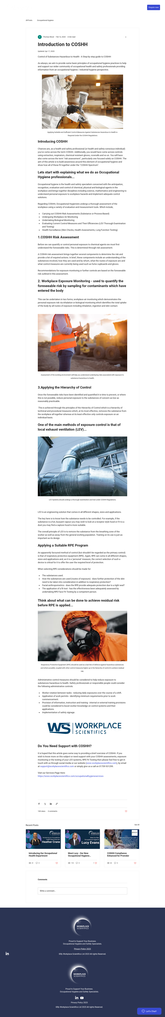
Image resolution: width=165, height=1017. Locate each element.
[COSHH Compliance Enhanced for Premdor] (121, 839)
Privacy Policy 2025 (82, 949)
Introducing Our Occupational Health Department (43, 854)
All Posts (29, 20)
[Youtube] (82, 998)
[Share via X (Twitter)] (45, 804)
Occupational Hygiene (45, 20)
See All (136, 825)
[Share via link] (57, 804)
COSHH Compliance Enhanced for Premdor (118, 854)
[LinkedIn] (7, 954)
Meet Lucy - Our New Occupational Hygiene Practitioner (78, 854)
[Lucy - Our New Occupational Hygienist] (82, 839)
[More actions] (125, 37)
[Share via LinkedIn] (51, 804)
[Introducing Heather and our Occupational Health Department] (43, 839)
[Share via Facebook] (39, 804)
